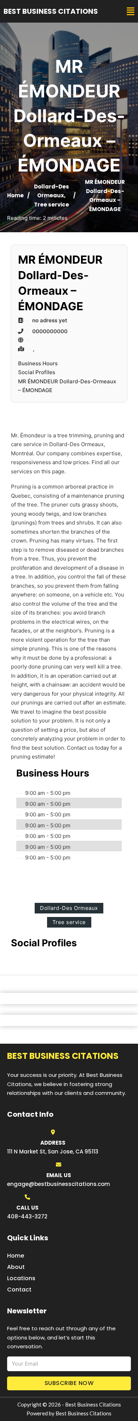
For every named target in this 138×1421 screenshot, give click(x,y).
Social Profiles (36, 372)
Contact (19, 1289)
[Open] (130, 11)
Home (15, 195)
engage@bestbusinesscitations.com (58, 1184)
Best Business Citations (51, 11)
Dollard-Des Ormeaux (69, 908)
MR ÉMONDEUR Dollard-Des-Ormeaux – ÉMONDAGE (67, 386)
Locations (21, 1278)
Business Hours (38, 363)
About (16, 1267)
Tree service (51, 204)
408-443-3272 (27, 1216)
